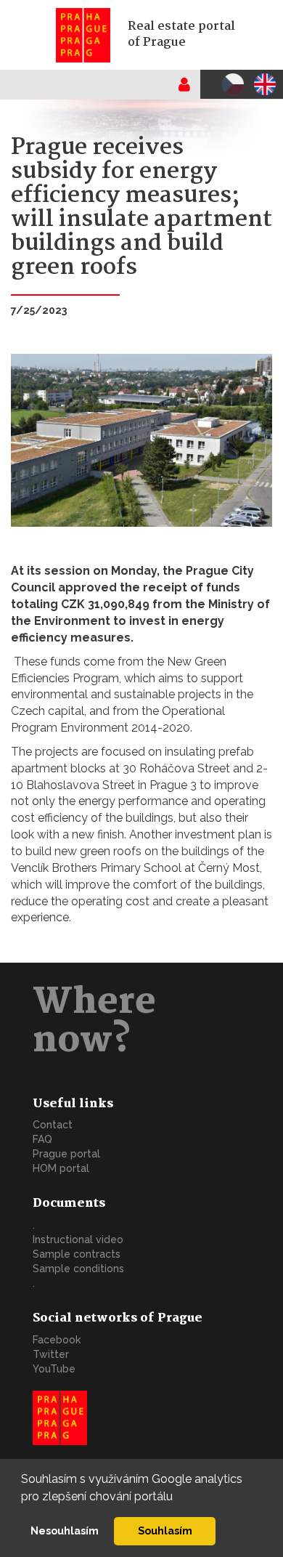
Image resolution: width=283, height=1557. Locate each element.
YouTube (54, 1369)
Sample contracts (76, 1254)
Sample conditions (78, 1268)
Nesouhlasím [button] (64, 1530)
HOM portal (61, 1168)
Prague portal (66, 1154)
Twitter (51, 1354)
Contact (53, 1125)
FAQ (42, 1139)
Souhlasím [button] (165, 1530)
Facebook (57, 1340)
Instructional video (78, 1239)
